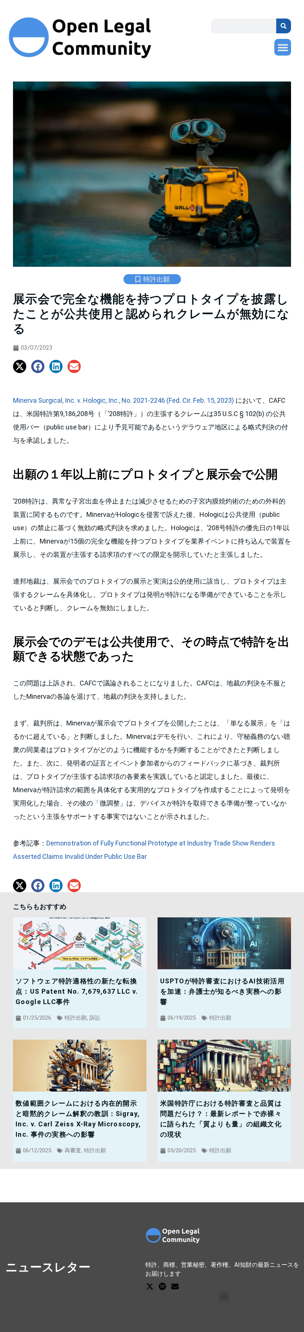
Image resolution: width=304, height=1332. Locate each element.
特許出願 (156, 279)
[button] (282, 47)
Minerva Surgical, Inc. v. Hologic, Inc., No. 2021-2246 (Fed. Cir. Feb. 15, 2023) (124, 400)
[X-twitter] (149, 1286)
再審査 (73, 1150)
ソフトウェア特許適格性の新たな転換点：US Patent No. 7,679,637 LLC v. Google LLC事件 (77, 991)
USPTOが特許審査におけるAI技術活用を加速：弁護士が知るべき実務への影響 (222, 991)
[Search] (283, 26)
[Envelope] (175, 1286)
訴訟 (94, 1017)
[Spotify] (162, 1286)
